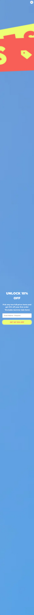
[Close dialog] (31, 2)
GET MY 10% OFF (17, 322)
